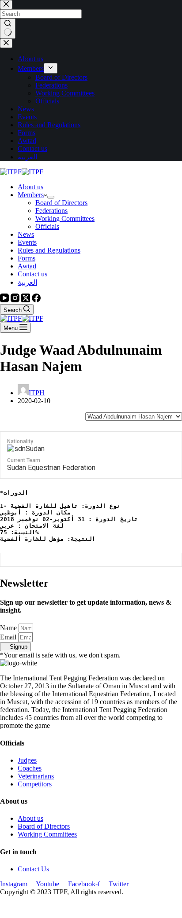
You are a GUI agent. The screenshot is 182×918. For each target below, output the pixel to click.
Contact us (32, 274)
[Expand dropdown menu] (50, 197)
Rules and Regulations (49, 250)
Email (9, 637)
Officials (47, 226)
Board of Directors (61, 202)
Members (31, 194)
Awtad (27, 266)
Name (9, 628)
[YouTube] (5, 300)
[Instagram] (16, 300)
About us (30, 187)
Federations (51, 210)
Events (27, 242)
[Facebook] (36, 300)
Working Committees (65, 218)
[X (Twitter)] (26, 300)
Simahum (50, 907)
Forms (26, 258)
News (26, 234)
